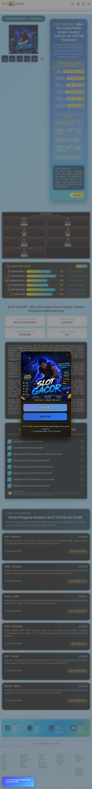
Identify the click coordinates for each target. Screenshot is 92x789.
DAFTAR (45, 416)
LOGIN (45, 407)
